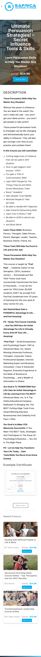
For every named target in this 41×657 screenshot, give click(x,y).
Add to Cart (20, 79)
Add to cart (27, 551)
